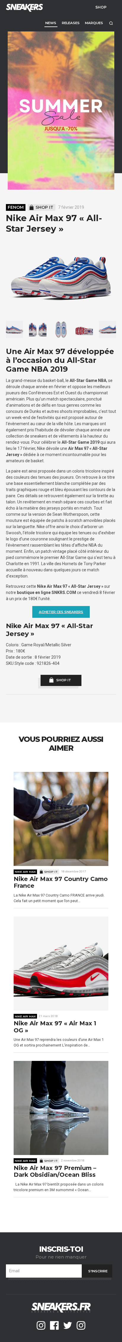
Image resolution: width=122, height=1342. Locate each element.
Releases (71, 23)
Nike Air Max (25, 871)
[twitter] (67, 1325)
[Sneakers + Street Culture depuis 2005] (23, 7)
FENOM (16, 207)
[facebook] (54, 1325)
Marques (94, 23)
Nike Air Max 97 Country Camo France (61, 882)
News (50, 23)
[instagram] (41, 1325)
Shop (101, 7)
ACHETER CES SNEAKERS (61, 612)
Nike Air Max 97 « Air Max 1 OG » (55, 1027)
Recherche (111, 23)
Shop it (44, 207)
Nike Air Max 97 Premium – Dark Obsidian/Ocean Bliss (55, 1172)
